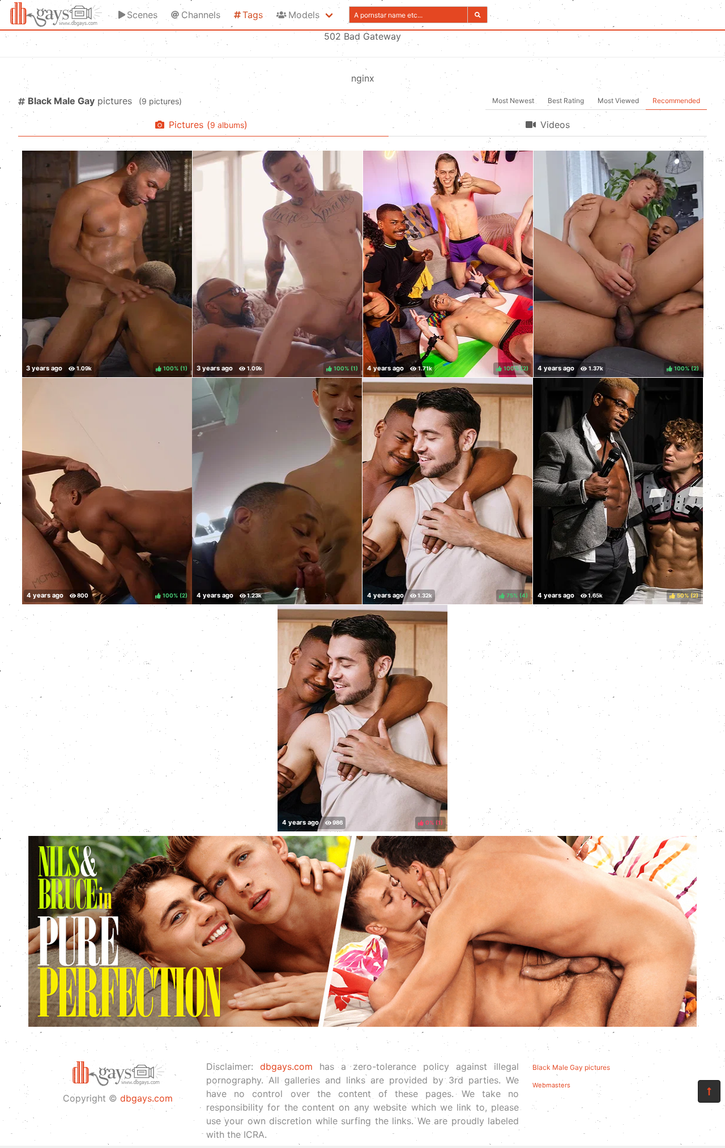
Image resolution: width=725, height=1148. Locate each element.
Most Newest (513, 100)
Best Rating (566, 100)
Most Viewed (618, 100)
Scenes (142, 14)
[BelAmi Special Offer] (362, 1023)
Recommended (676, 100)
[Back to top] (709, 1091)
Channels (200, 14)
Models (303, 14)
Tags (252, 14)
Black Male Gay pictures (571, 1067)
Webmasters (551, 1085)
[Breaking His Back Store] (277, 491)
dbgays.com (146, 1098)
